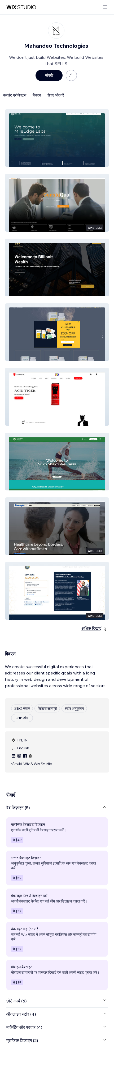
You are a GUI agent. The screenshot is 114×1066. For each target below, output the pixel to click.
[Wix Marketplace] (21, 7)
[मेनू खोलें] (105, 7)
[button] (57, 138)
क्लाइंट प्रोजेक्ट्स (14, 95)
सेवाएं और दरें (55, 95)
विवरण (37, 95)
